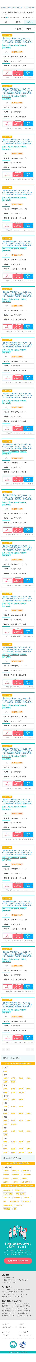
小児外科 (15, 1182)
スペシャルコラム (8, 1308)
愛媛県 (21, 1142)
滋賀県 (5, 1120)
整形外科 (6, 1174)
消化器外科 (15, 1170)
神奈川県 (21, 1092)
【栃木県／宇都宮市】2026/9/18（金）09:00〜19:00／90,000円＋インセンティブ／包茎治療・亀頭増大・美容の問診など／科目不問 (17, 446)
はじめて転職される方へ (22, 1289)
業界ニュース (21, 1308)
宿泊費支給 (19, 1205)
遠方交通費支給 (14, 1201)
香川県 (13, 1142)
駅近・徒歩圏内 (21, 1194)
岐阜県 (5, 1113)
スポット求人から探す (9, 1282)
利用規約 (21, 1324)
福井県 (21, 1106)
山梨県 (13, 1099)
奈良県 (5, 1124)
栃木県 (13, 1089)
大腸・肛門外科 (26, 1182)
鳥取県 (5, 1131)
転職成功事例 (6, 1296)
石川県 (13, 1106)
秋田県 (28, 1078)
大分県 (5, 1152)
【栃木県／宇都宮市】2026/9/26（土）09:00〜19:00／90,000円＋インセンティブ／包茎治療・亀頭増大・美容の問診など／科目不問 (17, 802)
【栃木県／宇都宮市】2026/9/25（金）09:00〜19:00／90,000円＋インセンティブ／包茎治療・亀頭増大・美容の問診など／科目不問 (17, 751)
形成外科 (15, 1178)
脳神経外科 (26, 1170)
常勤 (6, 22)
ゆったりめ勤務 (8, 1194)
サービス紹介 (6, 1289)
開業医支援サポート (9, 1310)
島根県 (13, 1131)
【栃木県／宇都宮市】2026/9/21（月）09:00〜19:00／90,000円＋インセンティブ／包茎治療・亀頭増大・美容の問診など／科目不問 (17, 599)
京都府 (13, 1120)
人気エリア (7, 1197)
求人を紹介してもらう (18, 73)
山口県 (5, 1135)
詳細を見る (28, 73)
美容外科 (6, 1182)
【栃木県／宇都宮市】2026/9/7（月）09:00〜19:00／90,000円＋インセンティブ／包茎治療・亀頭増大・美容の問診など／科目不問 (17, 91)
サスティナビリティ (24, 1335)
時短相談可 (7, 1209)
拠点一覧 (24, 1294)
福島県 (13, 1082)
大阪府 (21, 1120)
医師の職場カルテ (24, 1313)
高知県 (28, 1142)
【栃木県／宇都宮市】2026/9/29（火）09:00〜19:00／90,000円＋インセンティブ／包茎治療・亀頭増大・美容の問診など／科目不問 (17, 954)
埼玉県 (28, 1089)
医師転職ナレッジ (8, 1306)
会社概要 (4, 1324)
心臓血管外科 (27, 1174)
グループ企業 (22, 1332)
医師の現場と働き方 (23, 1306)
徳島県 (5, 1142)
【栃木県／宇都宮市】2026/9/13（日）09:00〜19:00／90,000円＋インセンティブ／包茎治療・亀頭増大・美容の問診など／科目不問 (17, 345)
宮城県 (21, 1078)
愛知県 (21, 1113)
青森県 (5, 1078)
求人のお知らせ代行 (9, 1313)
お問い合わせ (22, 1327)
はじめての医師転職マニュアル (12, 1291)
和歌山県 (13, 1124)
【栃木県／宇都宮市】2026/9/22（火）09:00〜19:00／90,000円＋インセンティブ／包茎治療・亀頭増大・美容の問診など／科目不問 (17, 649)
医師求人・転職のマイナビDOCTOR (12, 7)
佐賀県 (13, 1149)
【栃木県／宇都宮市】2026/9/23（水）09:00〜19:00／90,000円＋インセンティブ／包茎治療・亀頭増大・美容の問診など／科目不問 (17, 700)
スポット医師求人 (30, 7)
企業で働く (27, 1197)
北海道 (5, 1071)
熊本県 (28, 1149)
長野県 (21, 1099)
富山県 (5, 1106)
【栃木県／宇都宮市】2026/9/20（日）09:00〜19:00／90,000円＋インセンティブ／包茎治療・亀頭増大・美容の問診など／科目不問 (17, 548)
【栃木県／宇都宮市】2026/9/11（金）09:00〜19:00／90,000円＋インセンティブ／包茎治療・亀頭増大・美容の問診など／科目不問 (17, 243)
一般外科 (6, 1170)
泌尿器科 (24, 1178)
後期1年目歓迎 (8, 1205)
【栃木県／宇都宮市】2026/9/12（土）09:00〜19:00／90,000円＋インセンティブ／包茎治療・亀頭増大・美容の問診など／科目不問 (17, 294)
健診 (5, 1201)
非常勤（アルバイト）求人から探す (14, 1280)
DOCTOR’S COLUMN (21, 1303)
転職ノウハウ (6, 1303)
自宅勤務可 (17, 1197)
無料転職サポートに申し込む (18, 1261)
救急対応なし (7, 1190)
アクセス (4, 1335)
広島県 (28, 1131)
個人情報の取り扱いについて (9, 1328)
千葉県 (5, 1092)
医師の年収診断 (23, 1310)
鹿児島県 (21, 1152)
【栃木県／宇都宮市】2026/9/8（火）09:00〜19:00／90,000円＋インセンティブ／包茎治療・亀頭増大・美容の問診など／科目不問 (17, 142)
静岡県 (13, 1113)
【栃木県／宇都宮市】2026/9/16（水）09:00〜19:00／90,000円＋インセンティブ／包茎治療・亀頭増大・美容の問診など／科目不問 (17, 396)
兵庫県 (28, 1120)
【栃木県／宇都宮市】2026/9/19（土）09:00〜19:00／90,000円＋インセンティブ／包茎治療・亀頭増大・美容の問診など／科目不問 (17, 497)
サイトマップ (5, 1332)
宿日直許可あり (19, 1190)
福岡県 (5, 1149)
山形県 (5, 1082)
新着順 (29, 29)
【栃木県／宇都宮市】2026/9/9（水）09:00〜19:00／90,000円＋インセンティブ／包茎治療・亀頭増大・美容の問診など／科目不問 (17, 192)
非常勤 (18, 22)
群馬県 (21, 1089)
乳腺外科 (6, 1178)
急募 (15, 1209)
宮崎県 (13, 1152)
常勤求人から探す (8, 1277)
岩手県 (13, 1078)
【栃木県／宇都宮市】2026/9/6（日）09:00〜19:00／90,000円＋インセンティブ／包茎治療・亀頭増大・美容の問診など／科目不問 (17, 40)
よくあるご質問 (19, 1296)
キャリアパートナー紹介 (10, 1294)
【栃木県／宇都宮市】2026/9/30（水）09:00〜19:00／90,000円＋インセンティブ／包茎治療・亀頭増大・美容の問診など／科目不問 (17, 1005)
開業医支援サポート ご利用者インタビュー (16, 1315)
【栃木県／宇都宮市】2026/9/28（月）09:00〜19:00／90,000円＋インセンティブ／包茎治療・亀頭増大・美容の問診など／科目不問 (17, 903)
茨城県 (5, 1089)
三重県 (28, 1113)
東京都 (13, 1092)
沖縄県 (30, 1152)
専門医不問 (26, 1201)
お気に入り (8, 74)
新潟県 (5, 1099)
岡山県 (21, 1131)
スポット (30, 22)
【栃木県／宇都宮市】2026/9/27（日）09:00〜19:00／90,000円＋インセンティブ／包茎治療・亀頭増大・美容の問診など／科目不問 (17, 852)
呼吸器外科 (15, 1174)
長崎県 (21, 1149)
